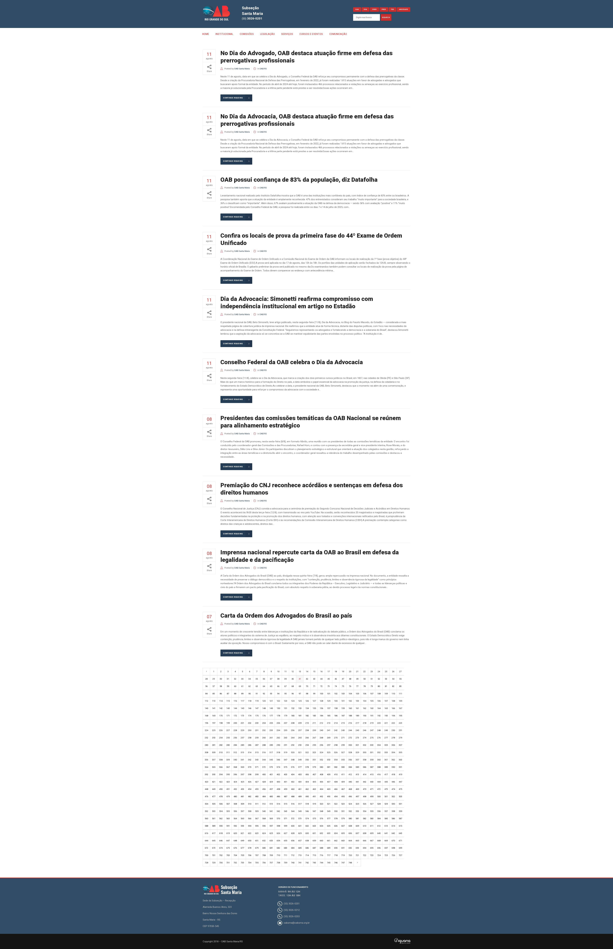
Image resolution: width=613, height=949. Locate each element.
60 (235, 686)
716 (321, 855)
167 (400, 708)
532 (206, 811)
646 (221, 840)
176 (264, 715)
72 (321, 686)
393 (213, 774)
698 (393, 848)
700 (206, 855)
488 (292, 796)
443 (371, 782)
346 (278, 760)
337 (213, 760)
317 (271, 752)
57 (213, 686)
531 (400, 804)
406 (307, 774)
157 (328, 708)
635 (343, 833)
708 (264, 855)
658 (307, 840)
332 (379, 752)
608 (350, 826)
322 (307, 752)
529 (386, 804)
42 (307, 679)
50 (364, 679)
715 (314, 855)
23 (372, 671)
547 (314, 811)
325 (328, 752)
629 (300, 833)
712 (292, 855)
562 (221, 818)
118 (249, 701)
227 (228, 730)
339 (228, 760)
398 (249, 774)
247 (371, 730)
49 (357, 679)
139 (400, 701)
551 (343, 811)
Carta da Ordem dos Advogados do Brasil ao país (286, 615)
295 (314, 745)
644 (206, 840)
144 (235, 708)
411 (343, 774)
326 (335, 752)
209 (300, 723)
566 (249, 818)
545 (300, 811)
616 (206, 833)
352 (321, 760)
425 (242, 782)
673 (213, 848)
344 (264, 760)
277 (386, 737)
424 (235, 782)
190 (364, 715)
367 (228, 767)
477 (213, 796)
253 (213, 737)
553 (357, 811)
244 (350, 730)
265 (300, 737)
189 (357, 715)
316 (264, 752)
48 (350, 679)
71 (314, 686)
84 (206, 693)
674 (221, 848)
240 (321, 730)
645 (213, 840)
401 (271, 774)
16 (321, 671)
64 (264, 686)
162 (364, 708)
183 (314, 715)
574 (307, 818)
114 (221, 701)
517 (300, 804)
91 (257, 693)
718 (335, 855)
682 (278, 848)
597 (271, 826)
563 (228, 818)
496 (350, 796)
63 (257, 686)
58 (221, 686)
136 (379, 701)
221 (386, 723)
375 (285, 767)
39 (285, 679)
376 (292, 767)
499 (371, 796)
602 (307, 826)
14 (307, 671)
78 (364, 686)
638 (364, 833)
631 (314, 833)
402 (278, 774)
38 (278, 679)
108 (379, 693)
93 (271, 693)
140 (206, 708)
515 (285, 804)
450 (221, 789)
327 (343, 752)
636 (350, 833)
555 (371, 811)
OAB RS (263, 68)
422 (221, 782)
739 (285, 862)
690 (335, 848)
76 (350, 686)
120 (264, 701)
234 (278, 730)
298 (335, 745)
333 (386, 752)
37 (271, 679)
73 (328, 686)
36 (264, 679)
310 (221, 752)
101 (328, 693)
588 (206, 826)
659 (314, 840)
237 (300, 730)
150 (278, 708)
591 (228, 826)
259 (256, 737)
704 (235, 855)
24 (379, 671)
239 (314, 730)
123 (285, 701)
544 (292, 811)
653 (271, 840)
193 (386, 715)
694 (364, 848)
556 (379, 811)
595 (256, 826)
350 (307, 760)
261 (271, 737)
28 (206, 679)
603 (314, 826)
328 (350, 752)
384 (350, 767)
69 (300, 686)
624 (264, 833)
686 (307, 848)
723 (371, 855)
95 (285, 693)
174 (249, 715)
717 (328, 855)
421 (213, 782)
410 (335, 774)
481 (242, 796)
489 (300, 796)
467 (343, 789)
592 (235, 826)
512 (264, 804)
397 (242, 774)
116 (235, 701)
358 (364, 760)
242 (335, 730)
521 (328, 804)
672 (206, 848)
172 (235, 715)
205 (271, 723)
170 (221, 715)
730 (221, 862)
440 (350, 782)
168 (206, 715)
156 (321, 708)
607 (343, 826)
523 (343, 804)
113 (213, 701)
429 (271, 782)
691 (343, 848)
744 (321, 862)
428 (264, 782)
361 (386, 760)
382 (335, 767)
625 (271, 833)
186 (335, 715)
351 (314, 760)
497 (357, 796)
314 (249, 752)
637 (357, 833)
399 (256, 774)
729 (213, 862)
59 (228, 686)
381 (328, 767)
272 (350, 737)
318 (278, 752)
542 (278, 811)
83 (400, 686)
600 (292, 826)
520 (321, 804)
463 (314, 789)
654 (278, 840)
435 (314, 782)
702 (221, 855)
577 (328, 818)
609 (357, 826)
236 (292, 730)
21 (357, 671)
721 (357, 855)
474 (393, 789)
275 (371, 737)
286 (249, 745)
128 (321, 701)
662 (335, 840)
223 (400, 723)
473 (386, 789)
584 (379, 818)
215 (343, 723)
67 (285, 686)
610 (364, 826)
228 (235, 730)
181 (300, 715)
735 (256, 862)
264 (292, 737)
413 (357, 774)
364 (206, 767)
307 (400, 745)
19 (343, 671)
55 (400, 679)
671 (400, 840)
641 (386, 833)
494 (335, 796)
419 (400, 774)
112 (206, 701)
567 (256, 818)
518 (307, 804)
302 (364, 745)
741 (300, 862)
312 (235, 752)
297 (328, 745)
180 (292, 715)
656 (292, 840)
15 (314, 671)
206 (278, 723)
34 (249, 679)
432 (292, 782)
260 (264, 737)
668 (379, 840)
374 (278, 767)
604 (321, 826)
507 (228, 804)
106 (364, 693)
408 (321, 774)
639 (371, 833)
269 (328, 737)
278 (393, 737)
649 (242, 840)
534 (221, 811)
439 (343, 782)
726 (393, 855)
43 (314, 679)
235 (285, 730)
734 (249, 862)
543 (285, 811)
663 (343, 840)
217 (357, 723)
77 (357, 686)
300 (350, 745)
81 (386, 686)
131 (343, 701)
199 (228, 723)
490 (307, 796)
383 (343, 767)
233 (271, 730)
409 (328, 774)
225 (213, 730)
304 (379, 745)
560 (206, 818)
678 (249, 848)
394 (221, 774)
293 (300, 745)
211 (314, 723)
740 (292, 862)
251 (400, 730)
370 (249, 767)
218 (364, 723)
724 (379, 855)
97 (300, 693)
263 (285, 737)
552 (350, 811)
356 (350, 760)
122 (278, 701)
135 (371, 701)
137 (386, 701)
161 (357, 708)
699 (400, 848)
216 (350, 723)
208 (292, 723)
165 (386, 708)
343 (256, 760)
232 (264, 730)
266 (307, 737)
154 (307, 708)
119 (256, 701)
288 (264, 745)
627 (285, 833)
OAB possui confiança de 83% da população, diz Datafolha (299, 179)
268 (321, 737)
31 (228, 679)
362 (393, 760)
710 (278, 855)
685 (300, 848)
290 (278, 745)
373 (271, 767)
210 (307, 723)
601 (300, 826)
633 (328, 833)
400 (264, 774)
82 (393, 686)
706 (249, 855)
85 (213, 693)
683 (285, 848)
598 (278, 826)
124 (292, 701)
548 (321, 811)
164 (379, 708)
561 (213, 818)
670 (393, 840)
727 (400, 855)
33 (242, 679)
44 (321, 679)
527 (371, 804)
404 (292, 774)
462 (307, 789)
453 (242, 789)
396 (235, 774)
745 (328, 862)
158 (335, 708)
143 (228, 708)
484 (264, 796)
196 (206, 723)
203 (256, 723)
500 (379, 796)
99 (314, 693)
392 (206, 774)
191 (371, 715)
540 (264, 811)
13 (300, 671)
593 (242, 826)
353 (328, 760)
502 (393, 796)
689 (328, 848)
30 (221, 679)
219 (371, 723)
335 (400, 752)
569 (271, 818)
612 (379, 826)
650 (249, 840)
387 (371, 767)
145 (242, 708)
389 (386, 767)
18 (336, 671)
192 (379, 715)
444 (379, 782)
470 (364, 789)
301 (357, 745)
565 (242, 818)
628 (292, 833)
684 (292, 848)
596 (264, 826)
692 (350, 848)
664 (350, 840)
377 (300, 767)
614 (393, 826)
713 (300, 855)
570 (278, 818)
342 (249, 760)
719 (343, 855)
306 (393, 745)
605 (328, 826)
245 (357, 730)
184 (321, 715)
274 (364, 737)
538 (249, 811)
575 (314, 818)
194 (393, 715)
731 (228, 862)
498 (364, 796)
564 (235, 818)
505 (213, 804)
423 (228, 782)
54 (393, 679)
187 (343, 715)
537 (242, 811)
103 (343, 693)
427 (256, 782)
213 (328, 723)
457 (271, 789)
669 (386, 840)
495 (343, 796)
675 (228, 848)
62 (249, 686)
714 (307, 855)
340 (235, 760)
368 (235, 767)
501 (386, 796)
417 (386, 774)
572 (292, 818)
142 (221, 708)
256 (235, 737)
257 (242, 737)
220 (379, 723)
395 (228, 774)
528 (379, 804)
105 (357, 693)
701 (213, 855)
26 (393, 671)
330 (364, 752)
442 (364, 782)
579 (343, 818)
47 (343, 679)
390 (393, 767)
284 (235, 745)
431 (285, 782)
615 (400, 826)
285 (242, 745)
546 (307, 811)
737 (271, 862)
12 (292, 671)
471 (371, 789)
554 (364, 811)
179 (285, 715)
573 (300, 818)
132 (350, 701)
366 (221, 767)
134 (364, 701)
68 (292, 686)
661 (328, 840)
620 (235, 833)
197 (213, 723)
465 (328, 789)
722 (364, 855)
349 (300, 760)
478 (221, 796)
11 (285, 671)
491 (314, 796)
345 (271, 760)
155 (314, 708)
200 (235, 723)
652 (264, 840)
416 (379, 774)
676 (235, 848)
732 (235, 862)
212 (321, 723)
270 (335, 737)
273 (357, 737)
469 (357, 789)
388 (379, 767)
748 (350, 862)
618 (221, 833)
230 (249, 730)
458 (278, 789)
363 (400, 760)
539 (256, 811)
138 (393, 701)
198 (221, 723)
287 (256, 745)
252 (206, 737)
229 (242, 730)
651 (256, 840)
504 (206, 804)
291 (285, 745)
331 (371, 752)
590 (221, 826)
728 (206, 862)
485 (271, 796)
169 (213, 715)
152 (292, 708)
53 (386, 679)
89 (242, 693)
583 (371, 818)
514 (278, 804)
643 (400, 833)
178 (278, 715)
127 (314, 701)
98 (307, 693)
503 (400, 796)
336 (206, 760)
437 (328, 782)
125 (300, 701)
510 (249, 804)
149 (271, 708)
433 (300, 782)
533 (213, 811)
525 (357, 804)
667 (371, 840)
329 (357, 752)
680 (264, 848)
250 (393, 730)
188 (350, 715)
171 (228, 715)
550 (335, 811)
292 (292, 745)
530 (393, 804)
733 (242, 862)
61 (242, 686)
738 (278, 862)
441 (357, 782)
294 (307, 745)
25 (386, 671)
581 (357, 818)
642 (393, 833)
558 (393, 811)
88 (235, 693)
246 (364, 730)
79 (372, 686)
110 (393, 693)
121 (271, 701)
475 (400, 789)
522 (335, 804)
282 (221, 745)
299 (343, 745)
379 (314, 767)
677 (242, 848)
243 (343, 730)
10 (278, 671)
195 (400, 715)
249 (386, 730)
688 (321, 848)
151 (285, 708)
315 (256, 752)
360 (379, 760)
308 (206, 752)
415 (371, 774)
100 (321, 693)
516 (292, 804)
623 (256, 833)
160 (350, 708)
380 (321, 767)
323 (314, 752)
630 (307, 833)
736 (264, 862)
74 (336, 686)
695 (371, 848)
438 (335, 782)
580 (350, 818)
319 (285, 752)
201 (242, 723)
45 (328, 679)
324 (321, 752)
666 (364, 840)
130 (335, 701)
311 (228, 752)
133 (357, 701)
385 (357, 767)
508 (235, 804)
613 (386, 826)
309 (213, 752)
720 (350, 855)
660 (321, 840)
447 (400, 782)
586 (393, 818)
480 (235, 796)
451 (228, 789)
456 (264, 789)
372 (264, 767)
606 (335, 826)
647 (228, 840)
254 (221, 737)
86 (221, 693)
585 (386, 818)
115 (228, 701)
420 (206, 782)
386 (364, 767)
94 (278, 693)
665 (357, 840)
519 (314, 804)
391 (400, 767)
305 (386, 745)
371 (256, 767)
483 (256, 796)
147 (256, 708)
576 (321, 818)
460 (292, 789)
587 (400, 818)
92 (264, 693)
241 (328, 730)
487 (285, 796)
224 (206, 730)
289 (271, 745)
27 (400, 671)
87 (228, 693)
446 (393, 782)
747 (343, 862)
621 (242, 833)
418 (393, 774)
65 (271, 686)
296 (321, 745)
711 (285, 855)
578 (335, 818)
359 (371, 760)
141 (213, 708)
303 (371, 745)
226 (221, 730)
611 (371, 826)
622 (249, 833)
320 (292, 752)
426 (249, 782)
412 (350, 774)
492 (321, 796)
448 (206, 789)
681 (271, 848)
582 (364, 818)
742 (307, 862)
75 (343, 686)
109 (386, 693)
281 (213, 745)
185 (328, 715)
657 (300, 840)
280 (206, 745)
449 (213, 789)
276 (379, 737)
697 (386, 848)
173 (242, 715)
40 (292, 679)
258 (249, 737)
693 (357, 848)
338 (221, 760)
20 (350, 671)
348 (292, 760)
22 (364, 671)
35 (257, 679)
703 (228, 855)
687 (314, 848)
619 (228, 833)
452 (235, 789)
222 (393, 723)
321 (300, 752)
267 (314, 737)
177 (271, 715)
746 (335, 862)
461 (300, 789)
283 (228, 745)
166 (393, 708)
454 (249, 789)
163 (371, 708)
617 (213, 833)
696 (379, 848)
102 (335, 693)
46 (336, 679)
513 (271, 804)
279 (400, 737)
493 (328, 796)
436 (321, 782)
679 (256, 848)
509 (242, 804)
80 (379, 686)
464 (321, 789)
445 (386, 782)
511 (256, 804)
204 (264, 723)
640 (379, 833)
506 (221, 804)
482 (249, 796)
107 (371, 693)
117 (242, 701)
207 (285, 723)
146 (249, 708)
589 (213, 826)
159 (343, 708)
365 (213, 767)
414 (364, 774)
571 (285, 818)
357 (357, 760)
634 (335, 833)
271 (343, 737)
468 (350, 789)
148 (264, 708)
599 (285, 826)
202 (249, 723)
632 (321, 833)
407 (314, 774)
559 (400, 811)
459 (285, 789)
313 (242, 752)
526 (364, 804)
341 (242, 760)
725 (386, 855)
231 (256, 730)
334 (393, 752)
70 (307, 686)
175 (256, 715)
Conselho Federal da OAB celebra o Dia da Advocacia (291, 362)
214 (335, 723)
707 (256, 855)
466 (335, 789)
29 (213, 679)
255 (228, 737)
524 (350, 804)
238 (307, 730)
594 (249, 826)
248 (379, 730)
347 (285, 760)
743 (314, 862)
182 (307, 715)
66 (278, 686)
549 (328, 811)
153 (300, 708)
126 (307, 701)
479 (228, 796)
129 (328, 701)
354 (335, 760)
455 (256, 789)
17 (328, 671)
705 (242, 855)
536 (235, 811)
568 (264, 818)
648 (235, 840)
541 (271, 811)
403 (285, 774)
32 (235, 679)
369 (242, 767)
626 (278, 833)
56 (206, 686)
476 (206, 796)
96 (292, 693)
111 (400, 693)
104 (350, 693)
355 (343, 760)
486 (278, 796)
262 (278, 737)
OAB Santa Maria (242, 68)
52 (379, 679)
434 (307, 782)
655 (285, 840)
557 (386, 811)
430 (278, 782)
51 (372, 679)
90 (249, 693)
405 (300, 774)
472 (379, 789)
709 (271, 855)
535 (228, 811)
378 (307, 767)
